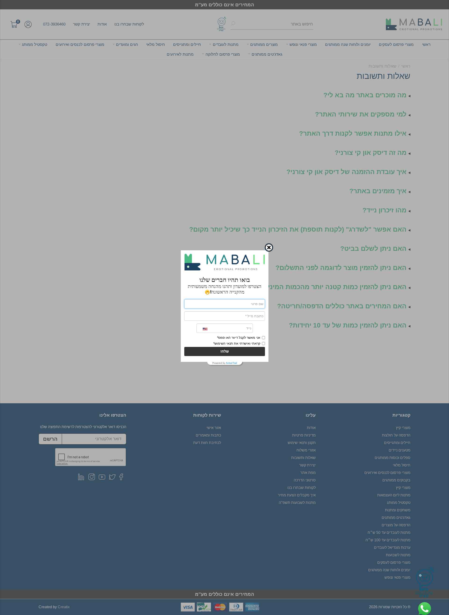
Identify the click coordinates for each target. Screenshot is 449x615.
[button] (224, 351)
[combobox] (202, 329)
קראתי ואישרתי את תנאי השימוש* (236, 343)
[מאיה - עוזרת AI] (424, 583)
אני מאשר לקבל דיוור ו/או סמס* (238, 337)
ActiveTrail (231, 363)
